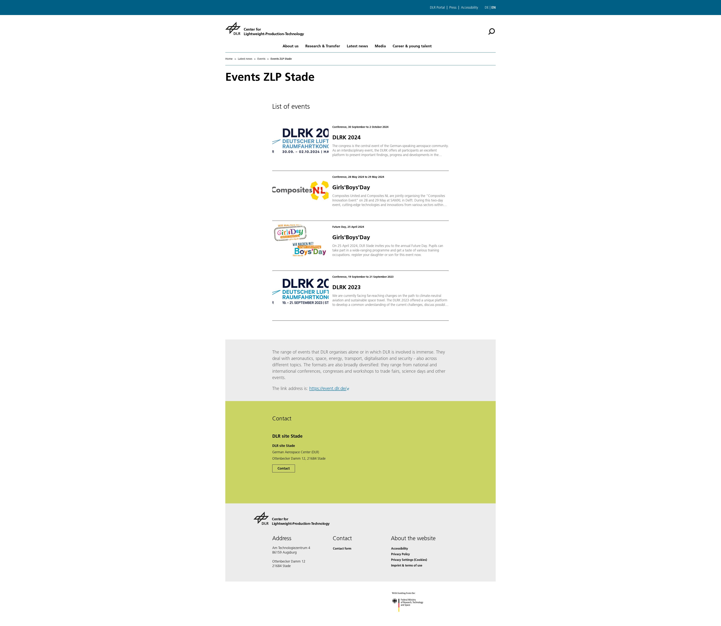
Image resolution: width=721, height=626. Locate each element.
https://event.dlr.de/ (327, 388)
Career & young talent (412, 45)
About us (291, 45)
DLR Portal (437, 7)
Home (229, 58)
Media (380, 45)
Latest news (357, 45)
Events (261, 58)
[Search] (492, 31)
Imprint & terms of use (406, 565)
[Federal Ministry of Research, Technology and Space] (412, 615)
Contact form (342, 548)
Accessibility (469, 7)
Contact (284, 468)
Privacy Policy (400, 554)
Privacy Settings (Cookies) (409, 560)
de (487, 7)
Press (452, 7)
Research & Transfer (322, 45)
